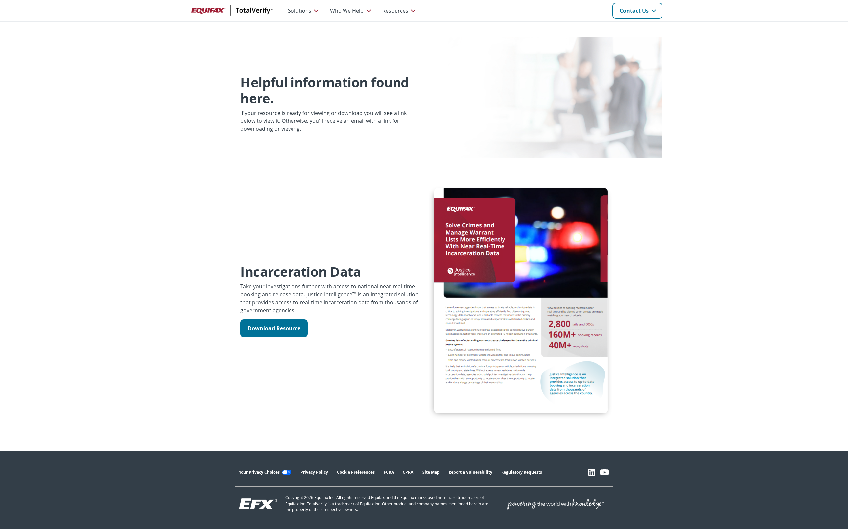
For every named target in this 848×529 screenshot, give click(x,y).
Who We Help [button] (347, 10)
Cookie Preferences (356, 472)
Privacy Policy (314, 472)
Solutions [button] (299, 10)
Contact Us (634, 10)
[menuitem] (303, 11)
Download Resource (274, 328)
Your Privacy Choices (260, 472)
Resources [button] (395, 10)
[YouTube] (604, 472)
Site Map (431, 472)
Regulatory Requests (521, 472)
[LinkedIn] (591, 472)
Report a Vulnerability (470, 472)
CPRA (408, 472)
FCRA (389, 472)
